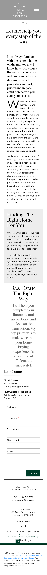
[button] (21, 526)
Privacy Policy (23, 534)
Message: (11, 451)
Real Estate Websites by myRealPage (23, 537)
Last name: (12, 418)
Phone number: (14, 440)
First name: (12, 407)
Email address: (14, 429)
